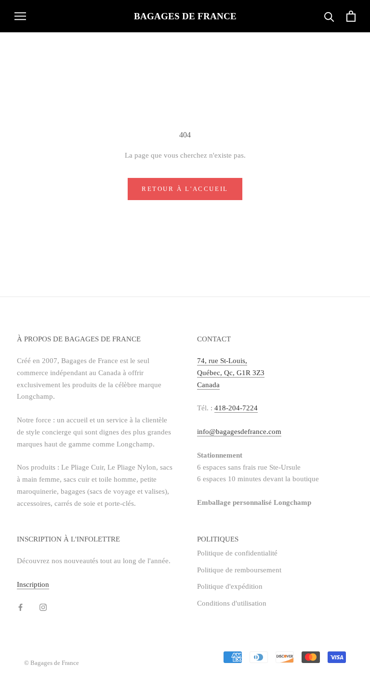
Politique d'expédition (230, 586)
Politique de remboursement (239, 570)
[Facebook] (20, 607)
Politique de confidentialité (237, 553)
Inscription (33, 584)
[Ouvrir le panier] (351, 16)
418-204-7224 (236, 408)
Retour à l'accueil (185, 188)
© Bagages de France (51, 662)
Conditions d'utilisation (231, 603)
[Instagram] (43, 607)
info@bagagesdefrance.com (239, 431)
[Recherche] (329, 16)
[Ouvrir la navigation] (20, 16)
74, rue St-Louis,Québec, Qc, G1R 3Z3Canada (230, 373)
